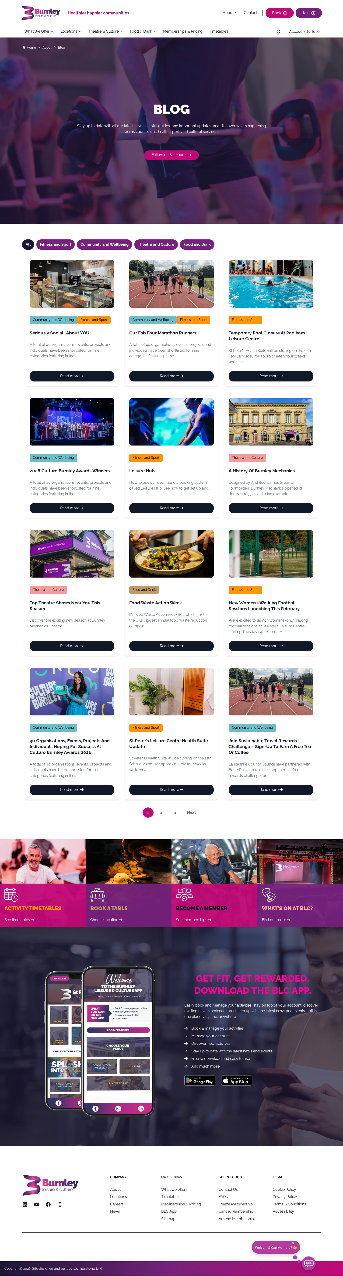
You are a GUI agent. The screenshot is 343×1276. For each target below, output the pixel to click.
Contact (250, 12)
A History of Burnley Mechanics (262, 470)
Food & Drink (141, 32)
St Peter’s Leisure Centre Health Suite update (168, 743)
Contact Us (228, 1189)
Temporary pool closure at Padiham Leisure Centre (267, 335)
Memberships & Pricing (183, 32)
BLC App (169, 1211)
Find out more (274, 920)
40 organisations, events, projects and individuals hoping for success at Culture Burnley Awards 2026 (70, 746)
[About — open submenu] (237, 13)
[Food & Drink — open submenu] (156, 32)
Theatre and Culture (247, 457)
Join (305, 13)
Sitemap (168, 1219)
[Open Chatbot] (309, 1263)
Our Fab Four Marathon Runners (162, 333)
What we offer (173, 1189)
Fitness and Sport (93, 320)
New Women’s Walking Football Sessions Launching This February (264, 605)
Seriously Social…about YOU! (60, 333)
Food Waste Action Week (155, 603)
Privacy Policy (285, 1197)
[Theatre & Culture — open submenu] (123, 32)
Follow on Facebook (169, 155)
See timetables (17, 920)
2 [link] (161, 812)
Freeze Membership (236, 1204)
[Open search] (278, 31)
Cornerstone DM (88, 1268)
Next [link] (191, 812)
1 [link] (148, 812)
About (228, 12)
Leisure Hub (142, 470)
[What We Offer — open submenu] (53, 32)
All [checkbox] (28, 244)
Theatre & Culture (103, 32)
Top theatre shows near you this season (65, 605)
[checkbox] (55, 244)
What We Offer (36, 32)
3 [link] (175, 812)
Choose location (104, 920)
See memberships (191, 920)
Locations (68, 32)
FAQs (223, 1197)
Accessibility (283, 1211)
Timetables (218, 32)
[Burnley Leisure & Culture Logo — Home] (42, 13)
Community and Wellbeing (53, 320)
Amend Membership (236, 1219)
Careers (117, 1204)
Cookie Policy (284, 1189)
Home (31, 47)
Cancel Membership (236, 1211)
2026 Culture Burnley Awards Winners (70, 470)
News (115, 1211)
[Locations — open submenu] (81, 32)
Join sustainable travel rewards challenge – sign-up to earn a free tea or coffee (270, 746)
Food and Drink (144, 590)
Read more (79, 377)
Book (276, 13)
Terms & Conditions (289, 1204)
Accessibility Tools (305, 31)
